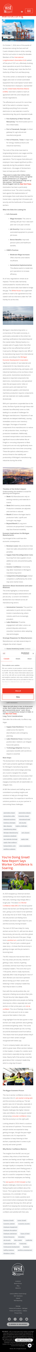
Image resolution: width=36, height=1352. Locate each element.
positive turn (12, 940)
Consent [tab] (6, 658)
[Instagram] (15, 1319)
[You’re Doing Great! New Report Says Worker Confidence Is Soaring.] (18, 880)
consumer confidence (19, 1116)
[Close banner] (33, 653)
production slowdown (10, 836)
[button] (21, 11)
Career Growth (21, 1220)
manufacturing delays (10, 829)
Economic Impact (23, 816)
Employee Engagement (10, 1227)
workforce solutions (9, 849)
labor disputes (8, 826)
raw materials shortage (10, 839)
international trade (24, 819)
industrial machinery (9, 819)
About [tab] (30, 658)
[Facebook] (9, 1319)
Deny (18, 697)
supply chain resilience (10, 842)
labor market (18, 1240)
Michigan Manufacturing (11, 832)
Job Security (22, 823)
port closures (25, 832)
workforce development (25, 1250)
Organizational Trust (10, 1243)
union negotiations (25, 846)
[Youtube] (26, 1319)
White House (16, 291)
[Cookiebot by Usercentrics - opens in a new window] (21, 653)
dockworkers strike (9, 816)
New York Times (25, 184)
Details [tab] (18, 658)
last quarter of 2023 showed (15, 1182)
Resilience (26, 1247)
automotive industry (25, 813)
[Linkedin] (20, 1319)
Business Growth (9, 1220)
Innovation (21, 1237)
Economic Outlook (9, 1224)
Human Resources (9, 1237)
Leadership (29, 1240)
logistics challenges (21, 826)
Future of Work (25, 1233)
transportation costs (10, 846)
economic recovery (24, 1224)
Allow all (18, 691)
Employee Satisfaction (10, 1233)
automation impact (9, 813)
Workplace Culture (9, 1253)
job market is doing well (24, 1098)
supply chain (24, 839)
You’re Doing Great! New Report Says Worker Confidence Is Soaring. (17, 862)
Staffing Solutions (9, 1250)
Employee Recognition (10, 1230)
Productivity (22, 1243)
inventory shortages (9, 823)
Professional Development (11, 1247)
